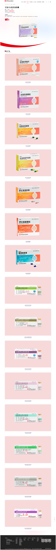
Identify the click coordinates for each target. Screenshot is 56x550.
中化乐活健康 (40, 548)
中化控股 (35, 548)
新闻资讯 (16, 543)
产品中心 (11, 4)
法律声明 (50, 548)
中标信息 (16, 542)
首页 (9, 4)
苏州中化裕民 (37, 548)
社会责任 (16, 541)
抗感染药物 (14, 4)
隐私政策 (48, 548)
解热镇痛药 (20, 543)
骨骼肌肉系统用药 (20, 541)
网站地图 (46, 548)
